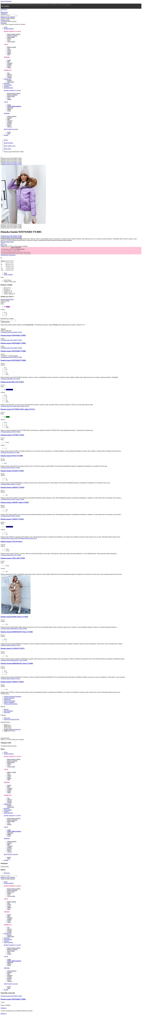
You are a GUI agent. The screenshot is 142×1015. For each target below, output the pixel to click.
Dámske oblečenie (8, 28)
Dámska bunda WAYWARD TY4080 (13, 351)
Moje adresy (7, 712)
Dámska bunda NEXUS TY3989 (12, 456)
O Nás (5, 27)
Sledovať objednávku (9, 701)
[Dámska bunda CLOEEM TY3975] (10, 645)
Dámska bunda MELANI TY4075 (12, 382)
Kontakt (6, 135)
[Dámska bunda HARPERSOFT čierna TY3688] (14, 660)
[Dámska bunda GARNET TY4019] (10, 484)
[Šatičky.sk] (4, 9)
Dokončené (9, 1)
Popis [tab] (5, 273)
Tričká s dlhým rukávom (14, 106)
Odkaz (2, 302)
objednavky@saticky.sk (14, 729)
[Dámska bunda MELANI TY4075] (10, 378)
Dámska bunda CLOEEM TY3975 (12, 648)
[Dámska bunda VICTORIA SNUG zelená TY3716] (15, 406)
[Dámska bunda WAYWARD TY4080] (71, 236)
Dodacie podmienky (9, 698)
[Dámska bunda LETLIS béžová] (19, 538)
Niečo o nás (7, 718)
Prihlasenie (7, 873)
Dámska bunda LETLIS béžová (11, 541)
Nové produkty (8, 85)
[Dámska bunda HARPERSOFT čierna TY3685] (14, 628)
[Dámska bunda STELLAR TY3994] (11, 555)
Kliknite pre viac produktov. (8, 17)
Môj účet (6, 709)
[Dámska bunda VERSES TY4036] (10, 678)
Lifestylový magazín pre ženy (11, 719)
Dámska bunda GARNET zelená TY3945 (15, 502)
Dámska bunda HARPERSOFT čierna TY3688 (17, 663)
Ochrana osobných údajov (11, 704)
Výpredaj (6, 86)
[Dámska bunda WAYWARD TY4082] (71, 237)
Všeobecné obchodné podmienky (12, 696)
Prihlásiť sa (3, 1008)
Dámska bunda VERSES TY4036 (12, 682)
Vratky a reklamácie (9, 702)
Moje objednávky (8, 711)
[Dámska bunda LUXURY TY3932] (10, 431)
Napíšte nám (7, 699)
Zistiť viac (68, 4)
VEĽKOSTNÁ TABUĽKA (8, 255)
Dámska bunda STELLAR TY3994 (13, 558)
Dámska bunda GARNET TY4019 (12, 487)
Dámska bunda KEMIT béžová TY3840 (14, 617)
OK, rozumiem (5, 6)
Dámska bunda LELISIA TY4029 (12, 471)
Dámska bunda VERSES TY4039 (12, 519)
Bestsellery (7, 83)
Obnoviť (3, 1)
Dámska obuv (7, 79)
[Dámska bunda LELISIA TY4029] (10, 467)
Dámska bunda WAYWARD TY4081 (13, 343)
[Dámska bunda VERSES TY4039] (10, 516)
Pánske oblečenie (8, 87)
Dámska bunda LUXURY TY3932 (12, 435)
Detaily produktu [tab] (8, 274)
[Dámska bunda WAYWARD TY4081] (11, 162)
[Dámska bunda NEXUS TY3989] (10, 452)
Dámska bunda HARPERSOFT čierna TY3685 (17, 632)
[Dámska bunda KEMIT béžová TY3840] (16, 613)
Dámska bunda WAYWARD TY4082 (13, 335)
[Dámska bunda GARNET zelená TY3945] (12, 499)
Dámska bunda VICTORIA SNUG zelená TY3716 (18, 409)
